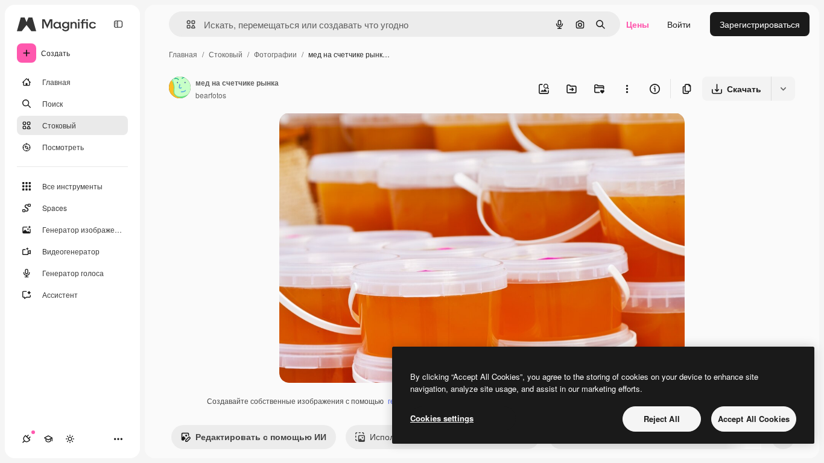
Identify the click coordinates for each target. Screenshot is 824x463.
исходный (360, 136)
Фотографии (275, 54)
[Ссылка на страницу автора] (180, 89)
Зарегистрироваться (760, 24)
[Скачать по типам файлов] (783, 89)
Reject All (662, 418)
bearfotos (210, 95)
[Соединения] (26, 439)
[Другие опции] (627, 89)
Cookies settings (442, 418)
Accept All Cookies (754, 418)
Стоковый (225, 54)
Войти (679, 24)
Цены (637, 24)
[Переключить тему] (70, 439)
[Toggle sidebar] (118, 24)
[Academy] (48, 439)
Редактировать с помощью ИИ (260, 436)
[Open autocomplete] (186, 24)
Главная (183, 54)
